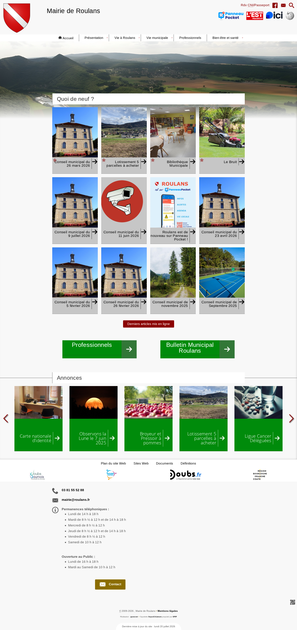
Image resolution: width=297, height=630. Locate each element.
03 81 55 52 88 (73, 490)
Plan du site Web (113, 463)
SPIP (175, 617)
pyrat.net (134, 617)
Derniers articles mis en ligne (148, 324)
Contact (115, 584)
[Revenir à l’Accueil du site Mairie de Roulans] (16, 18)
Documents (164, 463)
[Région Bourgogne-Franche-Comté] (260, 475)
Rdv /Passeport (255, 5)
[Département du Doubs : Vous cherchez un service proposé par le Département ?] (186, 475)
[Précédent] (6, 419)
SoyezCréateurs (155, 617)
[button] (291, 5)
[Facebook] (275, 5)
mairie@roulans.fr (76, 499)
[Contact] (283, 5)
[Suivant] (291, 419)
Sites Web (141, 463)
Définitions (188, 463)
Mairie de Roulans (73, 10)
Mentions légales (168, 611)
